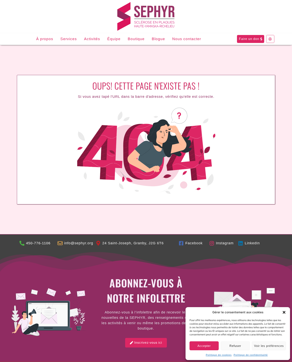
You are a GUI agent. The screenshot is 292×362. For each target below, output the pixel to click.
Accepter (204, 345)
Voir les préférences (269, 345)
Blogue (158, 39)
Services (68, 39)
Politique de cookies (219, 355)
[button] (284, 312)
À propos (44, 39)
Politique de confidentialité (251, 355)
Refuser (235, 345)
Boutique (136, 39)
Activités (92, 39)
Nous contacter (186, 39)
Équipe (114, 39)
